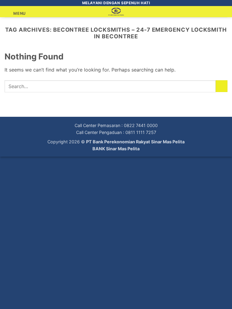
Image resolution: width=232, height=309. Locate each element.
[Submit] (221, 86)
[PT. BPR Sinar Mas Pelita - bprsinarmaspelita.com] (116, 11)
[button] (15, 13)
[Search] (225, 12)
